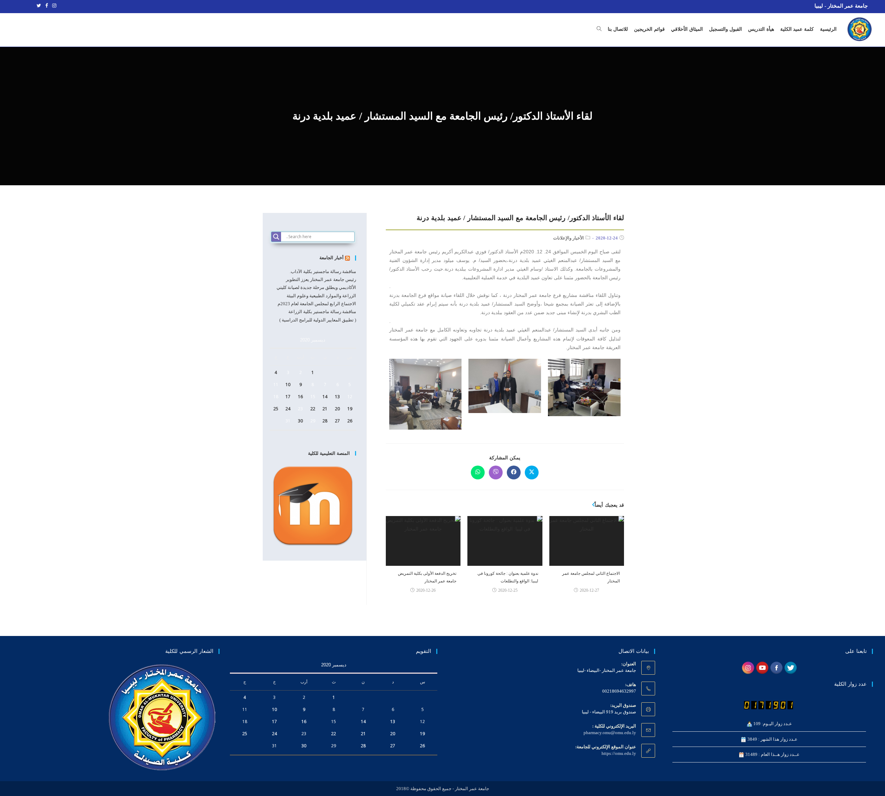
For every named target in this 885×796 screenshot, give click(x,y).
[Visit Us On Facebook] (776, 667)
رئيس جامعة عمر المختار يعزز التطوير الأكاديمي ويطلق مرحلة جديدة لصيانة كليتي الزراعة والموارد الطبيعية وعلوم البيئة (316, 287)
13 (337, 397)
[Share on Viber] (496, 472)
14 (325, 397)
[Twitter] (39, 5)
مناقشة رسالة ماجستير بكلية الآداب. (323, 271)
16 (300, 397)
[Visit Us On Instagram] (748, 667)
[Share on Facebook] (514, 472)
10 (288, 384)
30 (300, 421)
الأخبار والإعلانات (568, 238)
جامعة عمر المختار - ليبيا (841, 6)
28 (325, 421)
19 (349, 409)
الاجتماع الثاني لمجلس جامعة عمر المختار (591, 577)
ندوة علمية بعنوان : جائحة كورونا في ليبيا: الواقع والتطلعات (507, 577)
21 (325, 409)
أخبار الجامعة (331, 257)
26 (349, 421)
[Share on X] (532, 472)
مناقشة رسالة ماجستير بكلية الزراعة (322, 311)
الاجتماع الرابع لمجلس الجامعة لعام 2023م (317, 303)
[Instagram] (53, 5)
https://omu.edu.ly (619, 753)
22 (312, 409)
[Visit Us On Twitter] (790, 667)
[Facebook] (46, 5)
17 (288, 397)
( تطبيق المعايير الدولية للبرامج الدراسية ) (317, 319)
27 (337, 421)
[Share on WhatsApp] (478, 472)
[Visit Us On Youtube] (762, 667)
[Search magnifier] (276, 237)
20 (337, 409)
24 (288, 409)
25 (275, 409)
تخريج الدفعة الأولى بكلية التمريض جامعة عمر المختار (427, 577)
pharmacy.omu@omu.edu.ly (610, 732)
